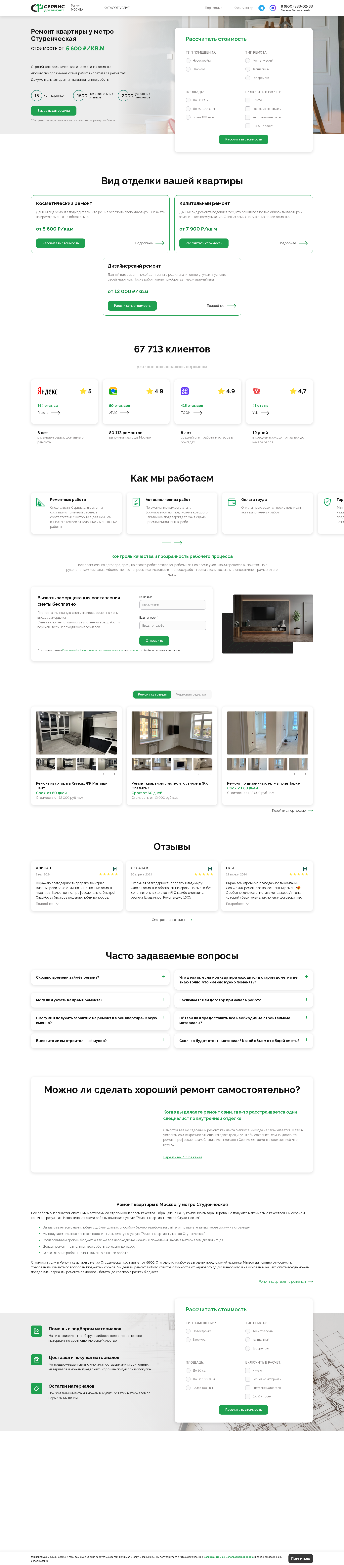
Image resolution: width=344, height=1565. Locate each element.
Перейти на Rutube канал (182, 1157)
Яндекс (42, 413)
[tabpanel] (172, 255)
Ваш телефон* (148, 617)
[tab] (152, 695)
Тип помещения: (201, 52)
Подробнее (144, 243)
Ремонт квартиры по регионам (282, 1281)
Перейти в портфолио (289, 810)
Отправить (154, 641)
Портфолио (214, 8)
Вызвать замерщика (53, 111)
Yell (255, 413)
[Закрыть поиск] (261, 8)
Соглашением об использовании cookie (228, 1557)
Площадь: (195, 92)
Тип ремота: (256, 52)
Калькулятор (243, 8)
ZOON (186, 413)
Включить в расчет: (263, 92)
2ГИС (113, 413)
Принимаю (300, 1558)
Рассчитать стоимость (243, 139)
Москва (77, 9)
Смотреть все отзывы (168, 920)
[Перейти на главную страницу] (48, 8)
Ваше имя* (146, 597)
